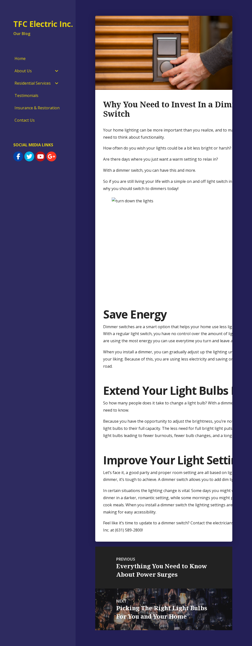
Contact (197, 523)
